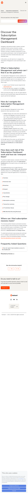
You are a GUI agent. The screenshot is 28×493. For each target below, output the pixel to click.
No (18, 268)
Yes (12, 268)
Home (2, 10)
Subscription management (12, 10)
